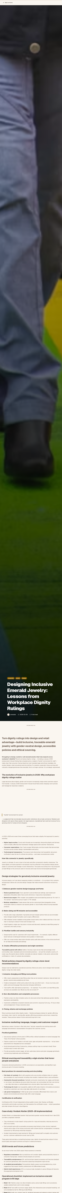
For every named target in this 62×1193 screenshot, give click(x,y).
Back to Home (9, 2)
